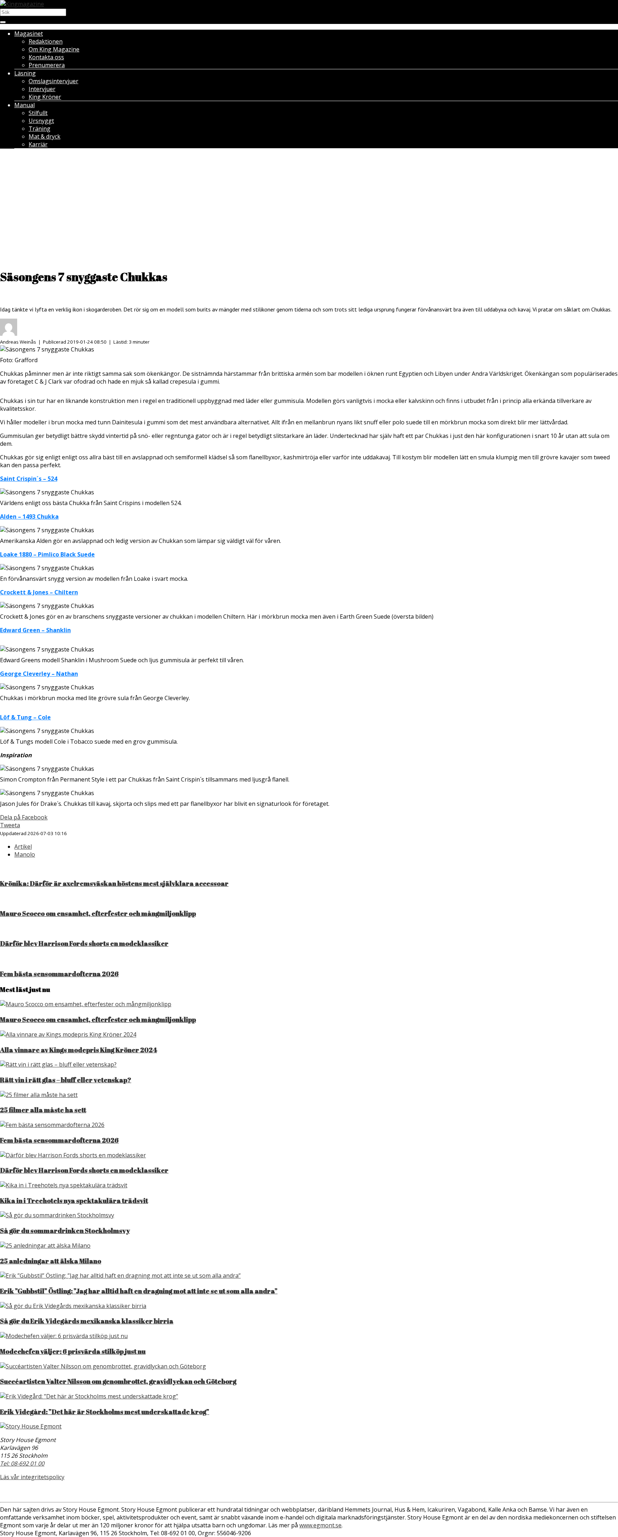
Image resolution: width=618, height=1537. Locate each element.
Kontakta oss (46, 57)
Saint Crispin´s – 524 (28, 479)
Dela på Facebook (24, 817)
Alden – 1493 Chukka (29, 516)
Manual (24, 105)
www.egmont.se (320, 1525)
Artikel (23, 846)
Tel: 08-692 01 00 (22, 1463)
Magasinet (28, 34)
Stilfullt (38, 113)
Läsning (25, 73)
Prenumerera (47, 65)
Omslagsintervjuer (53, 81)
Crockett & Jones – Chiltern (39, 592)
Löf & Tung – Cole (25, 717)
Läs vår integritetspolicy (32, 1477)
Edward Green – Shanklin (35, 630)
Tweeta (10, 825)
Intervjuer (42, 89)
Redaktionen (46, 41)
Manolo (24, 854)
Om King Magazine (54, 49)
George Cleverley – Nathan (39, 674)
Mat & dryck (44, 136)
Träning (39, 129)
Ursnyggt (41, 121)
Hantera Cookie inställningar (309, 1491)
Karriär (38, 144)
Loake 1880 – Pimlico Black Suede (47, 554)
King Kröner (45, 97)
